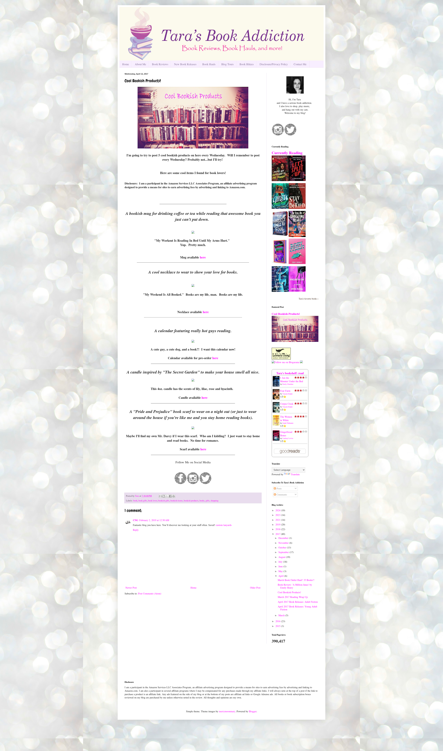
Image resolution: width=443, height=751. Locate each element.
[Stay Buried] (297, 208)
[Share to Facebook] (170, 496)
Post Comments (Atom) (149, 593)
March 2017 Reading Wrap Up (293, 597)
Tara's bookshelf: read (290, 373)
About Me (140, 64)
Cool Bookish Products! (286, 314)
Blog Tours (227, 64)
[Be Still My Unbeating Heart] (297, 236)
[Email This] (160, 496)
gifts (208, 500)
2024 (278, 510)
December (283, 538)
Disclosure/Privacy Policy (274, 64)
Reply (136, 529)
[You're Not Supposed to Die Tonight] (280, 180)
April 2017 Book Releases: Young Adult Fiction (297, 608)
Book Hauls (208, 64)
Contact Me (300, 64)
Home (125, 64)
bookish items (176, 500)
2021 (278, 519)
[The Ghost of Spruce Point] (280, 208)
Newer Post (131, 587)
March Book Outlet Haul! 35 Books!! (296, 580)
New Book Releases (185, 64)
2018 (278, 529)
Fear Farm (285, 390)
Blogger (252, 711)
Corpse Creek (286, 403)
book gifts (142, 500)
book (135, 500)
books (202, 500)
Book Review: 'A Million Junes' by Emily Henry (295, 586)
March (281, 615)
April (281, 575)
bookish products (191, 500)
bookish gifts (163, 500)
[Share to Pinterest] (173, 496)
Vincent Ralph (287, 394)
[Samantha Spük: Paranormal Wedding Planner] (280, 264)
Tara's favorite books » (308, 298)
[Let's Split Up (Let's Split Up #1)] (297, 180)
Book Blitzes (246, 64)
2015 (278, 626)
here (203, 257)
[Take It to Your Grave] (280, 291)
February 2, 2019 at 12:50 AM (154, 520)
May (280, 571)
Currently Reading (287, 153)
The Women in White (286, 418)
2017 (278, 534)
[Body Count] (297, 263)
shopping (214, 500)
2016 (278, 621)
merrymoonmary (227, 711)
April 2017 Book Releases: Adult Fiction (298, 601)
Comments (281, 494)
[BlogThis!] (163, 496)
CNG (135, 520)
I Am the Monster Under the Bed (291, 379)
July (280, 561)
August (282, 557)
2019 (278, 524)
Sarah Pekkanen (287, 423)
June (280, 566)
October (282, 547)
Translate (295, 474)
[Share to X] (167, 496)
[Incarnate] (297, 290)
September (284, 552)
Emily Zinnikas (287, 384)
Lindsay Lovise (287, 438)
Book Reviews (160, 64)
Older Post (255, 587)
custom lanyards (224, 525)
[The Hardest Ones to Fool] (280, 235)
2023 (278, 515)
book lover (152, 500)
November (283, 542)
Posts (279, 488)
